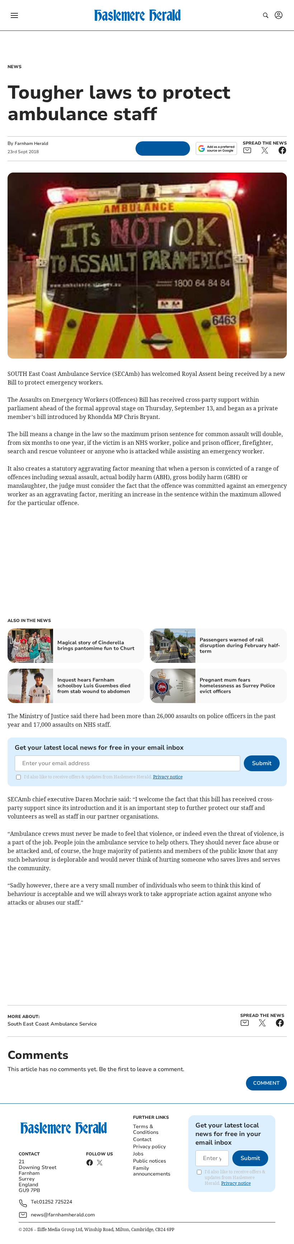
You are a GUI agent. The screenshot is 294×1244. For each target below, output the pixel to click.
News (15, 67)
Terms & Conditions (145, 1129)
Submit (261, 763)
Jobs (138, 1153)
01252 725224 (55, 1202)
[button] (14, 15)
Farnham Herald (31, 143)
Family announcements (151, 1171)
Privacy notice (167, 776)
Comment (266, 1083)
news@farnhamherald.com (63, 1214)
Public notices (149, 1161)
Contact (142, 1139)
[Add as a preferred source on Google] (216, 148)
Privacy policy (149, 1146)
